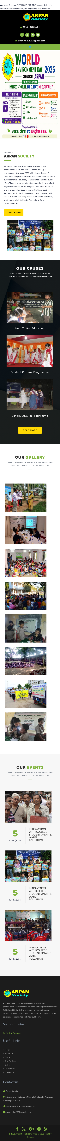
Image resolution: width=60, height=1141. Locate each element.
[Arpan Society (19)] (25, 576)
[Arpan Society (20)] (25, 609)
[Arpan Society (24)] (25, 674)
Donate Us (9, 1072)
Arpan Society (21, 1134)
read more (30, 430)
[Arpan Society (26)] (25, 740)
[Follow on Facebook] (22, 35)
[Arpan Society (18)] (25, 543)
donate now (14, 212)
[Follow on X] (27, 35)
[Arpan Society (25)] (25, 707)
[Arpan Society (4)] (25, 511)
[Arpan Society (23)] (25, 642)
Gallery (8, 1065)
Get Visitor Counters (12, 1033)
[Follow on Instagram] (33, 35)
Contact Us (10, 1068)
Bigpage (30, 1137)
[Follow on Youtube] (38, 35)
